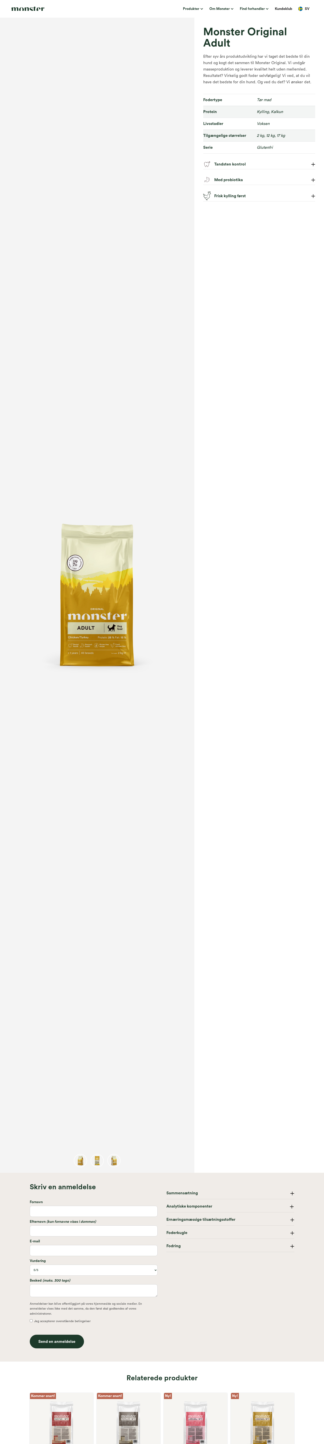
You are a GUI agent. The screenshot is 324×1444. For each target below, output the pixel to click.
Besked (50, 1280)
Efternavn (63, 1221)
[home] (41, 8)
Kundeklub (283, 9)
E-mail (35, 1241)
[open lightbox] (80, 1160)
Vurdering (38, 1261)
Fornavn (36, 1202)
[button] (192, 9)
